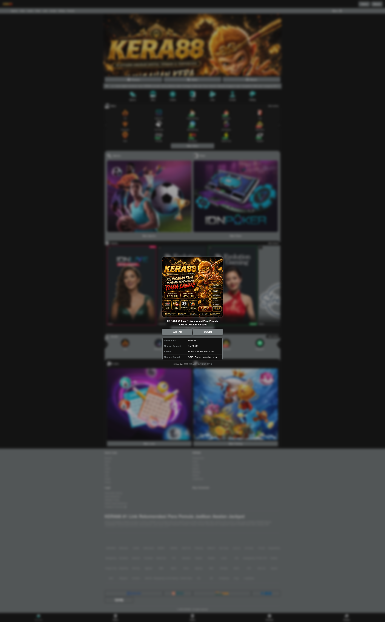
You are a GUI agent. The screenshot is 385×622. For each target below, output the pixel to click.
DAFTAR (177, 332)
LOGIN (208, 332)
